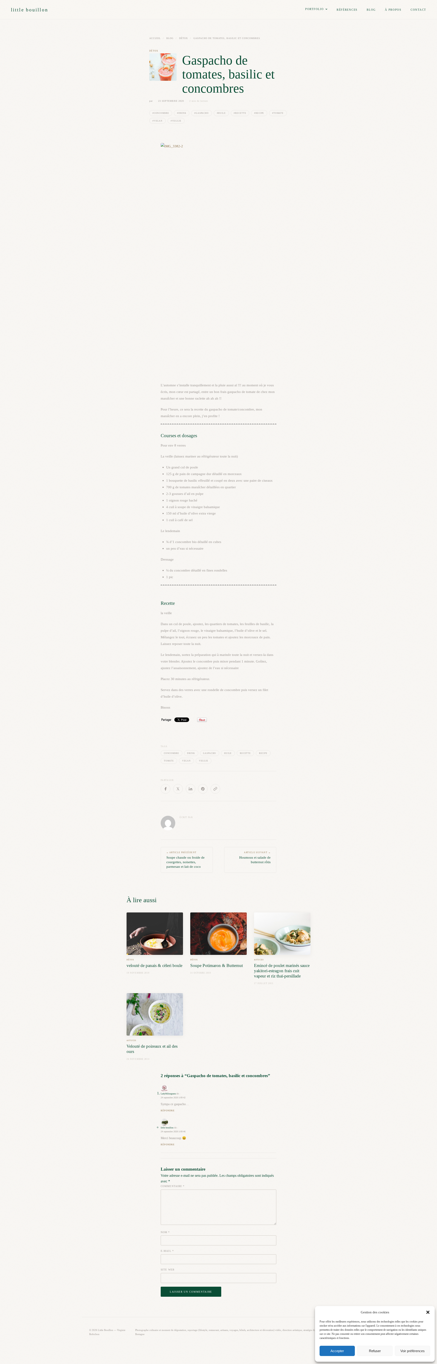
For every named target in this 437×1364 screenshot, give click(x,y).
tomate (169, 761)
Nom (165, 1232)
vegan (186, 761)
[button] (428, 1312)
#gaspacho (201, 113)
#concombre (160, 113)
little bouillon (29, 9)
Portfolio (314, 9)
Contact (418, 9)
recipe (263, 753)
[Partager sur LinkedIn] (190, 789)
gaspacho (209, 753)
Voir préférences (412, 1351)
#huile (221, 113)
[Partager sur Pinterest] (203, 789)
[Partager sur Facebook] (165, 789)
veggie (203, 761)
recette (245, 753)
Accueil (155, 38)
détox (183, 38)
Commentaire (173, 1186)
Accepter (337, 1351)
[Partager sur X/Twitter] (178, 789)
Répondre (168, 1110)
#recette (240, 113)
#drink (181, 113)
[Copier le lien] (215, 789)
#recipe (259, 113)
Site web (167, 1269)
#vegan (157, 121)
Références (347, 9)
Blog (371, 9)
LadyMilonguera (168, 1093)
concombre (171, 753)
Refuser (375, 1351)
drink (191, 753)
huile (228, 753)
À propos (393, 9)
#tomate (278, 113)
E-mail (167, 1251)
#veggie (176, 121)
